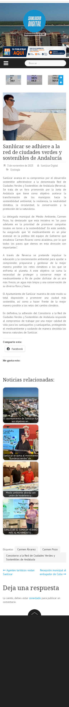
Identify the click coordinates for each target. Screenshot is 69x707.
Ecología (15, 169)
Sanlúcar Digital (49, 165)
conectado (35, 598)
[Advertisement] (34, 662)
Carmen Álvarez (26, 549)
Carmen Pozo (50, 549)
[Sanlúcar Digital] (34, 21)
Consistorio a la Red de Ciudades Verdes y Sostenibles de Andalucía (30, 557)
